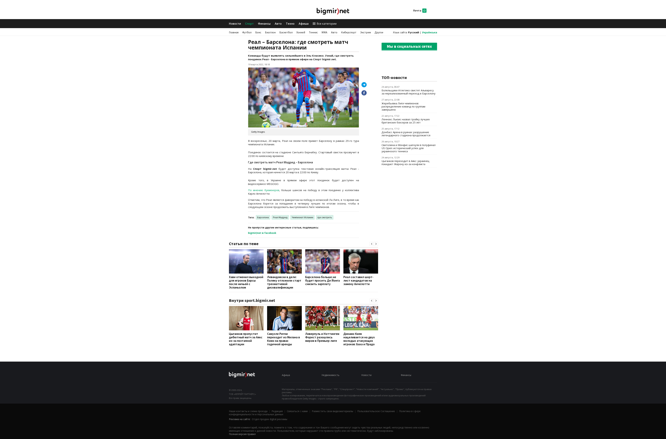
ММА (324, 32)
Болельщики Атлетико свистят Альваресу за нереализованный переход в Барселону (409, 92)
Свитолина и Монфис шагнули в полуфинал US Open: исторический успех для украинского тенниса (409, 148)
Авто (278, 24)
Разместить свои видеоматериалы (332, 411)
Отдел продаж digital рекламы (269, 419)
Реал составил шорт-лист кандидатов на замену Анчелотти (358, 280)
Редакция (277, 411)
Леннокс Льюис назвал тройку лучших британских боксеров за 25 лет (406, 121)
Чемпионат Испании (302, 217)
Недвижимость (330, 375)
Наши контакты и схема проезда (248, 411)
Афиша (304, 24)
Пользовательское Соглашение (376, 411)
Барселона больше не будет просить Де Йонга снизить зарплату (322, 280)
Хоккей (300, 32)
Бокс (258, 32)
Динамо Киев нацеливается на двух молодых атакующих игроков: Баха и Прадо (359, 339)
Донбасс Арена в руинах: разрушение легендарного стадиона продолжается (406, 133)
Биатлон (270, 32)
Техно (290, 24)
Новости (235, 24)
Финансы (264, 24)
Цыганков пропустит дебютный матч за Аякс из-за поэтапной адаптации (245, 339)
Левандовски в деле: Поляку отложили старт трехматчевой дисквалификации (284, 282)
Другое (379, 32)
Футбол (246, 32)
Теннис (313, 32)
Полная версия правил (242, 434)
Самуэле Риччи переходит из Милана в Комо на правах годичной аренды (283, 339)
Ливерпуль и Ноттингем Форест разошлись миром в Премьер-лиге (322, 337)
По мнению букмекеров (263, 190)
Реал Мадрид (280, 217)
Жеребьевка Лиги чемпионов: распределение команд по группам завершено (403, 106)
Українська (429, 32)
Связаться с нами (297, 411)
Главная (233, 32)
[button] (372, 244)
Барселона (263, 217)
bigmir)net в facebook (262, 233)
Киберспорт (348, 32)
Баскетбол (286, 32)
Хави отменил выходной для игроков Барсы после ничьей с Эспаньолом (246, 282)
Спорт (249, 24)
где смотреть (324, 217)
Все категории (326, 24)
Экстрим (365, 32)
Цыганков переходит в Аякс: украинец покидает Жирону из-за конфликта (405, 162)
